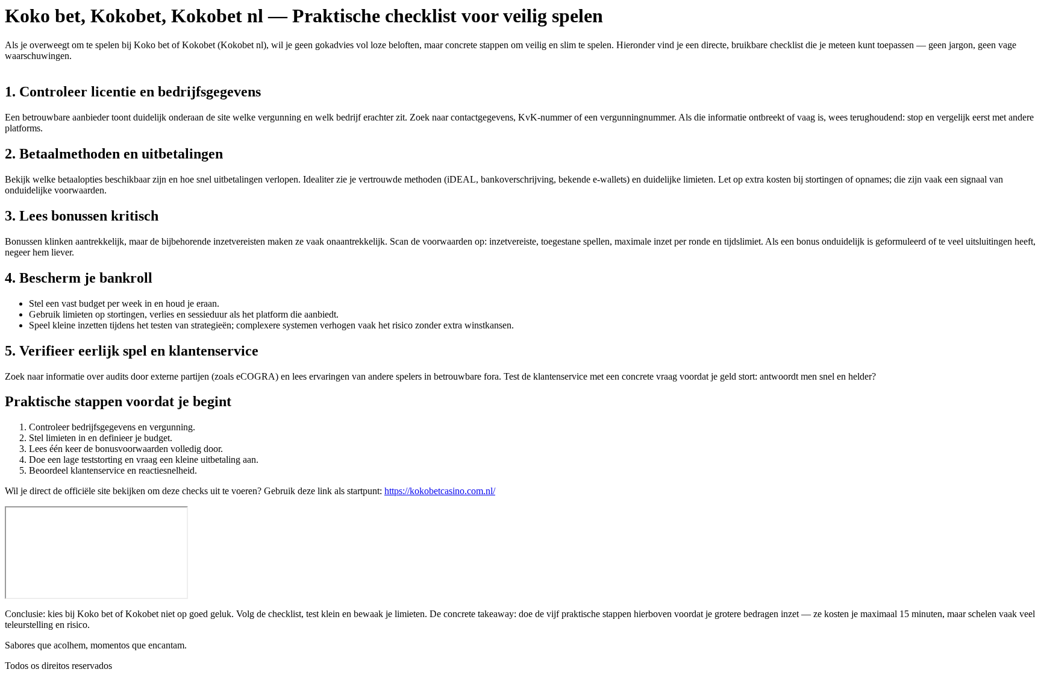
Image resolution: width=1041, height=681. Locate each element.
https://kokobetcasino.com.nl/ (439, 491)
